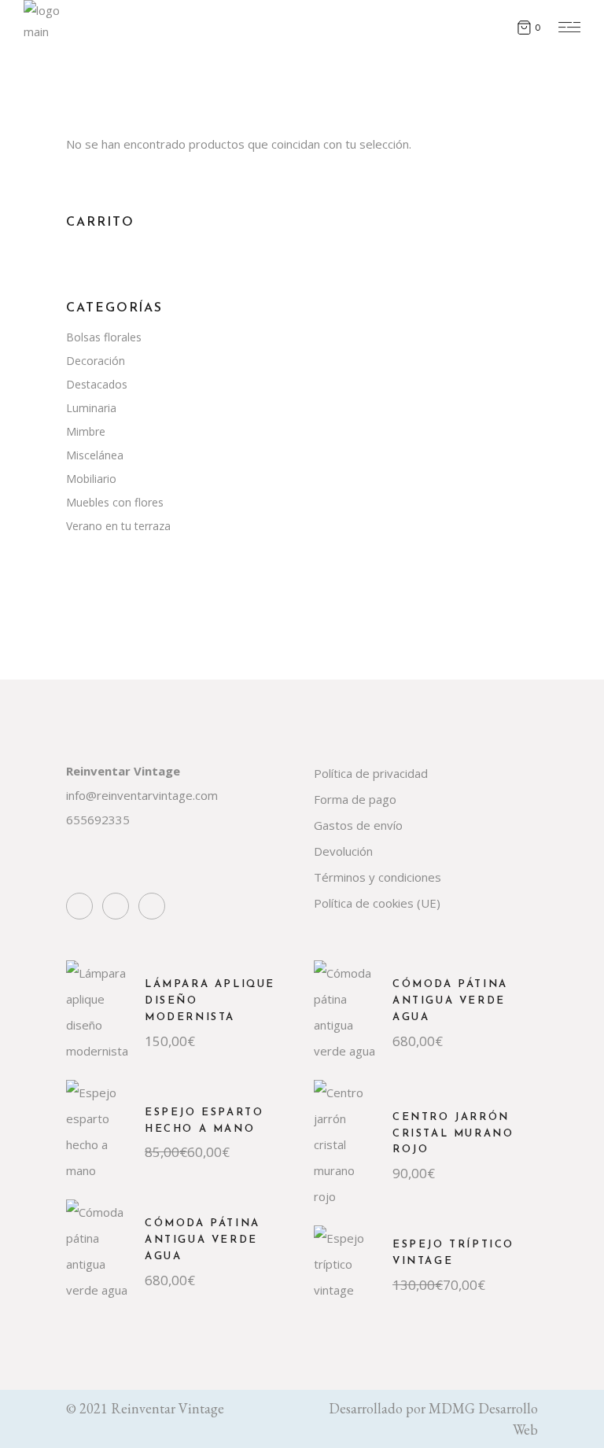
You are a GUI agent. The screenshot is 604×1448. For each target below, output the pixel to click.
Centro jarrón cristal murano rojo (453, 1133)
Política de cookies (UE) (377, 903)
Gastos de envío (358, 825)
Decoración (95, 360)
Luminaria (91, 407)
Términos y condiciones (377, 877)
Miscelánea (94, 455)
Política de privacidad (371, 773)
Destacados (96, 384)
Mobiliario (91, 478)
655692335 (98, 819)
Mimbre (85, 431)
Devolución (343, 851)
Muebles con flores (115, 502)
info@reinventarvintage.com (142, 795)
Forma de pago (355, 799)
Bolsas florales (104, 337)
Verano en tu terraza (118, 525)
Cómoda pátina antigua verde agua (202, 1240)
